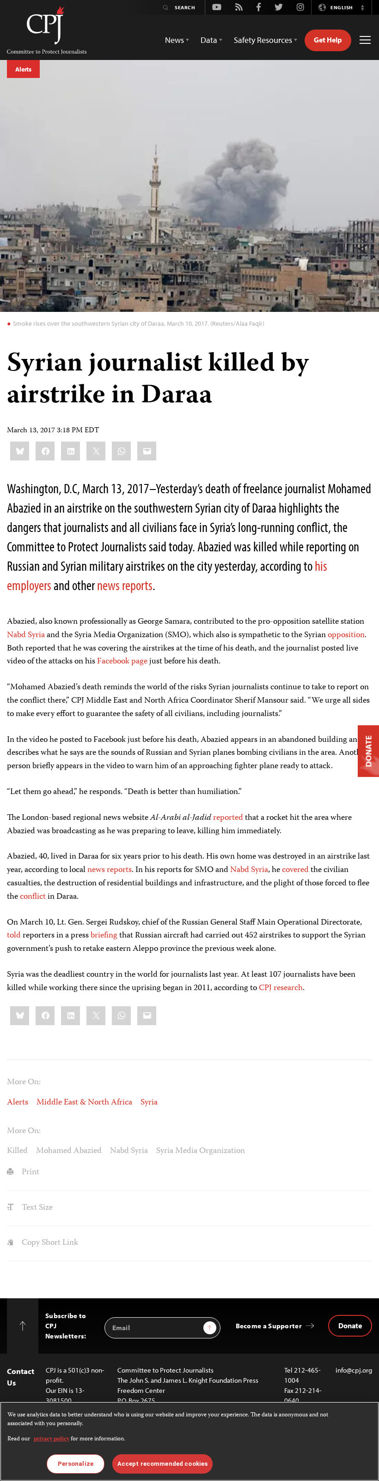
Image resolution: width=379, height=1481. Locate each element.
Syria (149, 1103)
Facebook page (122, 662)
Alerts (23, 69)
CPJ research (281, 988)
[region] (189, 1441)
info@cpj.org (354, 1370)
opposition (346, 635)
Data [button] (209, 40)
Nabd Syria (26, 635)
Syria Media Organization (200, 1151)
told (14, 936)
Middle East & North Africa (84, 1103)
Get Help (328, 39)
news (108, 585)
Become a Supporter (269, 1325)
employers (29, 585)
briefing (104, 936)
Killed (17, 1151)
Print (29, 1172)
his (321, 565)
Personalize (75, 1463)
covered (295, 870)
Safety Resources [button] (263, 40)
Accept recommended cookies (162, 1463)
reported (228, 818)
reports (137, 585)
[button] (362, 7)
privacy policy (51, 1439)
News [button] (174, 40)
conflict (33, 897)
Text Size (36, 1208)
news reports (109, 870)
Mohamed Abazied (69, 1151)
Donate (350, 1325)
